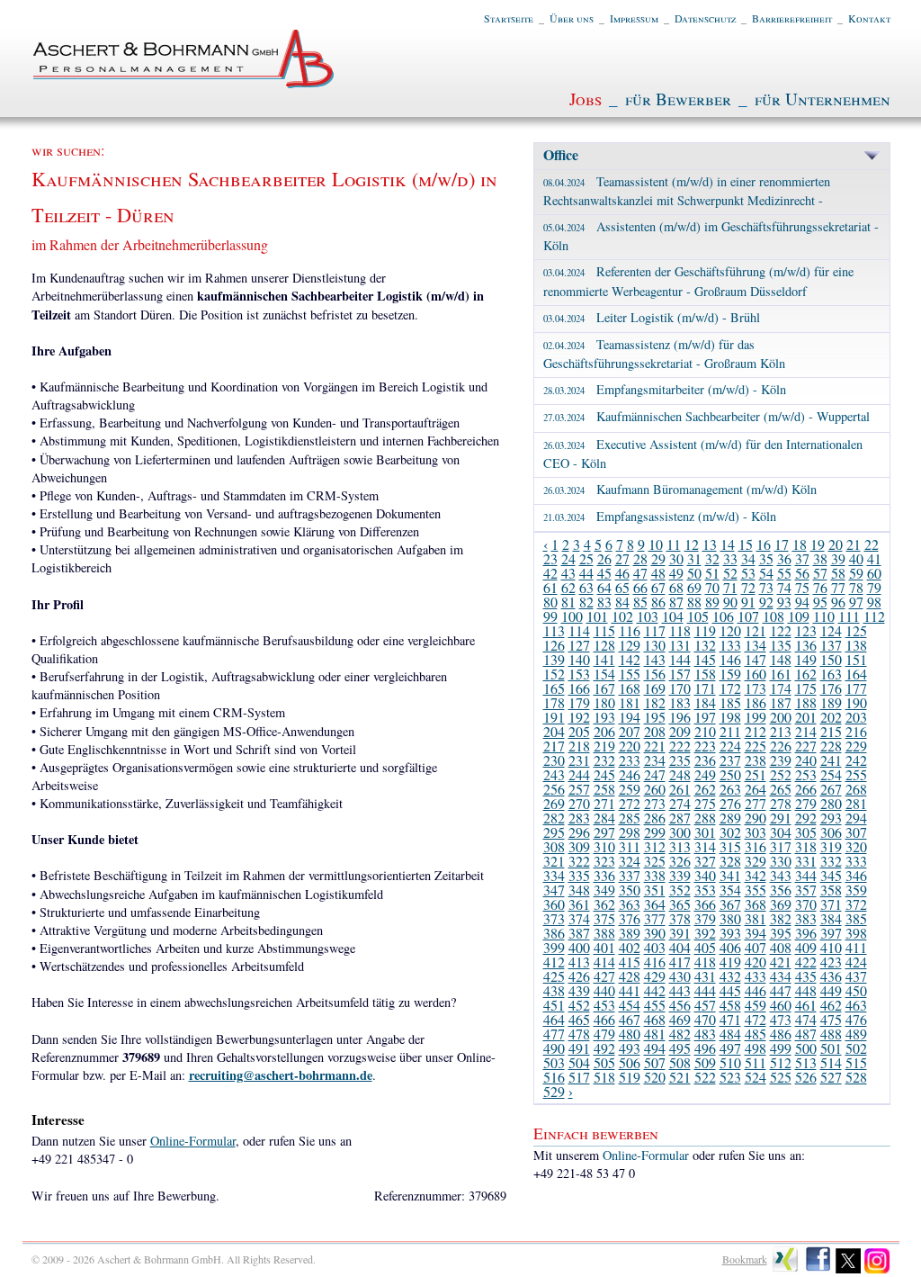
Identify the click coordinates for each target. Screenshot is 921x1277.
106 (723, 616)
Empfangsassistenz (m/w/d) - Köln (659, 516)
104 (673, 616)
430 (680, 976)
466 (604, 1019)
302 (730, 832)
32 (712, 558)
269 (554, 803)
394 (755, 932)
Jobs (585, 98)
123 (806, 630)
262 (705, 788)
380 (730, 918)
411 (856, 947)
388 (604, 932)
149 (806, 659)
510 (730, 1062)
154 (604, 673)
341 (730, 875)
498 (755, 1048)
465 (579, 1019)
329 (755, 860)
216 (856, 731)
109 (798, 616)
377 (655, 918)
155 (629, 673)
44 (586, 572)
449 (831, 990)
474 (806, 1019)
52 (730, 572)
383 (806, 918)
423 (831, 961)
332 (831, 860)
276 (730, 803)
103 (647, 616)
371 (831, 904)
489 (856, 1033)
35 (766, 558)
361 (579, 904)
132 (705, 644)
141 (604, 659)
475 (831, 1019)
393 (730, 932)
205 (579, 731)
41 (874, 558)
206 (604, 731)
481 (655, 1033)
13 (709, 544)
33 (730, 558)
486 (780, 1033)
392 (705, 932)
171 (705, 688)
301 (705, 832)
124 (831, 630)
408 (780, 947)
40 (856, 558)
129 (629, 644)
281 (856, 803)
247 (655, 774)
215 (831, 731)
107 (748, 616)
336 (604, 875)
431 (705, 976)
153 (579, 673)
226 (780, 745)
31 (694, 558)
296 (579, 832)
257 (579, 788)
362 (604, 904)
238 (755, 760)
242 (856, 760)
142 (629, 659)
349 (604, 889)
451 (554, 1004)
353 (705, 889)
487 (806, 1033)
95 (820, 601)
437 (856, 976)
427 (604, 976)
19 (817, 544)
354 (730, 889)
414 (604, 961)
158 (705, 673)
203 (856, 716)
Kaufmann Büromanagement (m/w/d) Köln (680, 489)
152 (554, 673)
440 (604, 990)
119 (705, 630)
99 (550, 616)
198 (730, 716)
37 (802, 558)
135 (780, 644)
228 (831, 745)
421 (780, 961)
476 (856, 1019)
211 (730, 731)
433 (755, 976)
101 (597, 616)
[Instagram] (877, 1270)
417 (680, 961)
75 (802, 587)
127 (579, 644)
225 (755, 745)
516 (554, 1076)
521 (680, 1076)
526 (806, 1076)
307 (856, 832)
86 (658, 601)
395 (780, 932)
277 (755, 803)
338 (655, 875)
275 (705, 803)
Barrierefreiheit (792, 18)
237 (730, 760)
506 (629, 1062)
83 (604, 601)
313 (680, 846)
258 (604, 788)
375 (604, 918)
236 (705, 760)
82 (586, 601)
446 (755, 990)
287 (680, 817)
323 (604, 860)
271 (604, 803)
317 (780, 846)
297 (604, 832)
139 (554, 659)
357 (806, 889)
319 (831, 846)
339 (680, 875)
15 (745, 544)
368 (755, 904)
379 (705, 918)
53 (748, 572)
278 (780, 803)
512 (780, 1062)
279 (806, 803)
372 (856, 904)
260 (655, 788)
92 (766, 601)
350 (629, 889)
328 (730, 860)
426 (579, 976)
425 (554, 976)
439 (579, 990)
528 (856, 1076)
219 (604, 745)
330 (780, 860)
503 (554, 1062)
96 (838, 601)
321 (554, 860)
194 (629, 716)
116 (629, 630)
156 (655, 673)
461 (806, 1004)
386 (554, 932)
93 (784, 601)
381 (755, 918)
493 (629, 1048)
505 (604, 1062)
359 (856, 889)
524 (755, 1076)
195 (655, 716)
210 (705, 731)
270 (579, 803)
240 (806, 760)
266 (806, 788)
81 (568, 601)
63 (586, 587)
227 (806, 745)
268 (856, 788)
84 (622, 601)
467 (629, 1019)
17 (781, 544)
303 (755, 832)
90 (730, 601)
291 (780, 817)
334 (554, 875)
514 (831, 1062)
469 (680, 1019)
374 (579, 918)
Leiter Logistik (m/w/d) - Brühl (651, 317)
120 (730, 630)
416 (655, 961)
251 (755, 774)
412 (554, 961)
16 (763, 544)
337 (629, 875)
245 (604, 774)
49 (676, 572)
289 (730, 817)
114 (579, 630)
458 (730, 1004)
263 (730, 788)
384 (831, 918)
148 (780, 659)
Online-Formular (193, 1140)
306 (831, 832)
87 (676, 601)
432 (730, 976)
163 (831, 673)
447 (780, 990)
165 (554, 688)
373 (554, 918)
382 (780, 918)
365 (680, 904)
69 (694, 587)
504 (579, 1062)
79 (874, 587)
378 (680, 918)
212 (755, 731)
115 (604, 630)
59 (856, 572)
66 (640, 587)
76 (820, 587)
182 (655, 702)
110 (824, 616)
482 (680, 1033)
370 (806, 904)
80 (550, 601)
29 (658, 558)
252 (780, 774)
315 (730, 846)
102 (622, 616)
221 (655, 745)
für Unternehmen (822, 98)
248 (680, 774)
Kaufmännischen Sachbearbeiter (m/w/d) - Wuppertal (706, 416)
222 (680, 745)
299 (655, 832)
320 (856, 846)
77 (838, 587)
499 (780, 1048)
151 (856, 659)
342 (755, 875)
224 (730, 745)
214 (806, 731)
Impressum (634, 18)
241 (831, 760)
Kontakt (869, 18)
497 (730, 1048)
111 (849, 616)
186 (755, 702)
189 (831, 702)
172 (730, 688)
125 (856, 630)
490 (554, 1048)
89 (712, 601)
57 (820, 572)
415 (629, 961)
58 (838, 572)
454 (629, 1004)
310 (604, 846)
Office (560, 154)
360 (554, 904)
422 (806, 961)
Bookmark (744, 1259)
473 (780, 1019)
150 (831, 659)
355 (755, 889)
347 (554, 889)
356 (780, 889)
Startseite (508, 18)
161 (780, 673)
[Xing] (785, 1270)
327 (705, 860)
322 (579, 860)
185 (730, 702)
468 (655, 1019)
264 (755, 788)
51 (712, 572)
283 (579, 817)
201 (806, 716)
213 (780, 731)
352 (680, 889)
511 (755, 1062)
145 (705, 659)
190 (856, 702)
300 (680, 832)
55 (784, 572)
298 (629, 832)
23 (550, 558)
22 (871, 544)
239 (780, 760)
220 (629, 745)
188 (806, 702)
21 (853, 544)
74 (784, 587)
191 (554, 716)
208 (655, 731)
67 (658, 587)
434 (780, 976)
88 (694, 601)
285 (629, 817)
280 (831, 803)
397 (831, 932)
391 (680, 932)
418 (705, 961)
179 (579, 702)
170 (680, 688)
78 (856, 587)
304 (780, 832)
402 (629, 947)
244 (579, 774)
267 (831, 788)
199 (755, 716)
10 (655, 544)
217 (554, 745)
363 (629, 904)
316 (755, 846)
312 (655, 846)
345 (831, 875)
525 (780, 1076)
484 (730, 1033)
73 (766, 587)
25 (586, 558)
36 (784, 558)
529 (554, 1091)
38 (820, 558)
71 (730, 587)
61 (550, 587)
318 (806, 846)
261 (680, 788)
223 (705, 745)
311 (629, 846)
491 (579, 1048)
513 (806, 1062)
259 (629, 788)
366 (705, 904)
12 (691, 544)
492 (604, 1048)
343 (780, 875)
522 (705, 1076)
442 (655, 990)
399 (554, 947)
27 (622, 558)
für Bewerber (678, 98)
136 (806, 644)
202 (831, 716)
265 (780, 788)
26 (604, 558)
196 (680, 716)
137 (831, 644)
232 (604, 760)
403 (655, 947)
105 (698, 616)
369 (780, 904)
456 (680, 1004)
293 (831, 817)
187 (780, 702)
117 (655, 630)
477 (554, 1033)
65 (622, 587)
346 (856, 875)
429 (655, 976)
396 (806, 932)
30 (676, 558)
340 (705, 875)
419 (730, 961)
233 (629, 760)
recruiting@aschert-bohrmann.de (280, 1075)
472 (755, 1019)
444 (705, 990)
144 (680, 659)
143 (655, 659)
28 (640, 558)
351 (655, 889)
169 (655, 688)
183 (680, 702)
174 (780, 688)
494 (655, 1048)
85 (640, 601)
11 (673, 544)
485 (755, 1033)
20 (835, 544)
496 (705, 1048)
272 (629, 803)
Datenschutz (705, 18)
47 (640, 572)
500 (806, 1048)
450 (856, 990)
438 (554, 990)
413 (579, 961)
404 (680, 947)
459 (755, 1004)
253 (806, 774)
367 (730, 904)
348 (579, 889)
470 (705, 1019)
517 (579, 1076)
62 (568, 587)
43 (568, 572)
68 (676, 587)
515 (856, 1062)
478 (579, 1033)
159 (730, 673)
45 (604, 572)
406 (730, 947)
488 (831, 1033)
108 (773, 616)
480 (629, 1033)
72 (748, 587)
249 (705, 774)
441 (629, 990)
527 (831, 1076)
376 (629, 918)
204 (554, 731)
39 (838, 558)
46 (622, 572)
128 (604, 644)
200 (780, 716)
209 (680, 731)
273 (655, 803)
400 (579, 947)
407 (755, 947)
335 (579, 875)
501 (831, 1048)
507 (655, 1062)
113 (554, 630)
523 (730, 1076)
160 (755, 673)
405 (705, 947)
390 (655, 932)
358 (831, 889)
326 (680, 860)
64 (604, 587)
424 (856, 961)
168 (629, 688)
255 (856, 774)
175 (806, 688)
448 (806, 990)
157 (680, 673)
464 (554, 1019)
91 (748, 601)
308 (554, 846)
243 (554, 774)
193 (604, 716)
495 (680, 1048)
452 (579, 1004)
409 (806, 947)
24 (568, 558)
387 (579, 932)
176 (831, 688)
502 (856, 1048)
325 (655, 860)
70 (712, 587)
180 (604, 702)
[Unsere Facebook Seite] (818, 1270)
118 (680, 630)
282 (554, 817)
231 (579, 760)
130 (655, 644)
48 (658, 572)
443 (680, 990)
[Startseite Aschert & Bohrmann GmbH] (184, 83)
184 (705, 702)
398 (856, 932)
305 (806, 832)
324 (629, 860)
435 (806, 976)
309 (579, 846)
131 (680, 644)
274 (680, 803)
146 (730, 659)
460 (780, 1004)
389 (629, 932)
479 (604, 1033)
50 (694, 572)
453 (604, 1004)
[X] (849, 1270)
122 (780, 630)
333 (856, 860)
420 (755, 961)
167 (604, 688)
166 (579, 688)
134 (755, 644)
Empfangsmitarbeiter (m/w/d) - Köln (664, 389)
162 (806, 673)
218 (579, 745)
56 (802, 572)
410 (831, 947)
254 (831, 774)
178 (554, 702)
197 (705, 716)
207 (629, 731)
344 (806, 875)
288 (705, 817)
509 (705, 1062)
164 (856, 673)
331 (806, 860)
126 (554, 644)
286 (655, 817)
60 (874, 572)
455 (655, 1004)
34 (748, 558)
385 (856, 918)
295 (554, 832)
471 (730, 1019)
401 (604, 947)
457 (705, 1004)
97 (856, 601)
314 (705, 846)
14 (727, 544)
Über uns (572, 18)
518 (604, 1076)
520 (655, 1076)
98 (874, 601)
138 (856, 644)
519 (629, 1076)
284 (604, 817)
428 (629, 976)
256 (554, 788)
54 (766, 572)
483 (705, 1033)
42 (550, 572)
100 (572, 616)
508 (680, 1062)
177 (856, 688)
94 (802, 601)
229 (856, 745)
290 (755, 817)
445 (730, 990)
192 (579, 716)
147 (755, 659)
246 (629, 774)
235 (680, 760)
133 (730, 644)
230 (554, 760)
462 (831, 1004)
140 (579, 659)
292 (806, 817)
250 (730, 774)
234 (655, 760)
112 (874, 616)
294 (856, 817)
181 (629, 702)
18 (799, 544)
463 (856, 1004)
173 (755, 688)
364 (655, 904)
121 (755, 630)
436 (831, 976)
